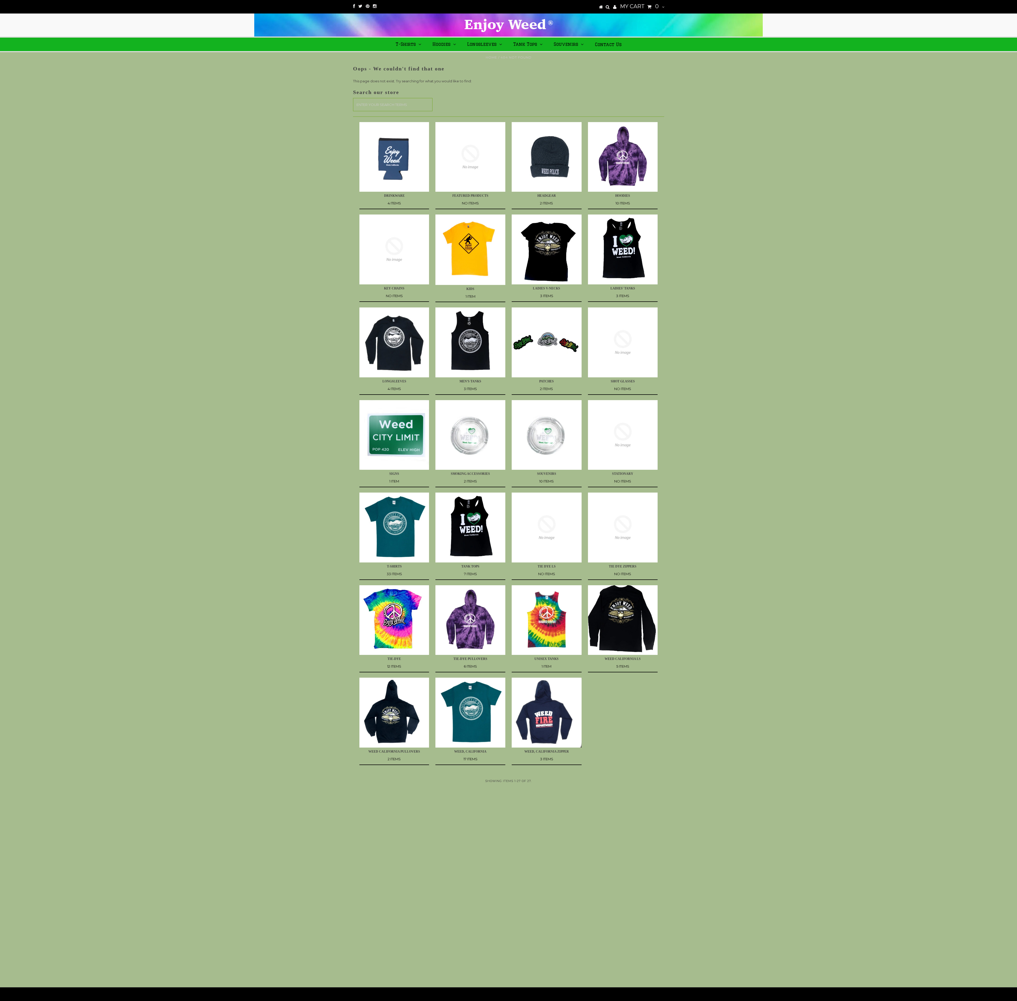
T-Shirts (406, 44)
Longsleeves (482, 44)
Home (491, 57)
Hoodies (441, 44)
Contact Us (608, 44)
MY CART (639, 6)
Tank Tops (525, 44)
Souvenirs (566, 44)
